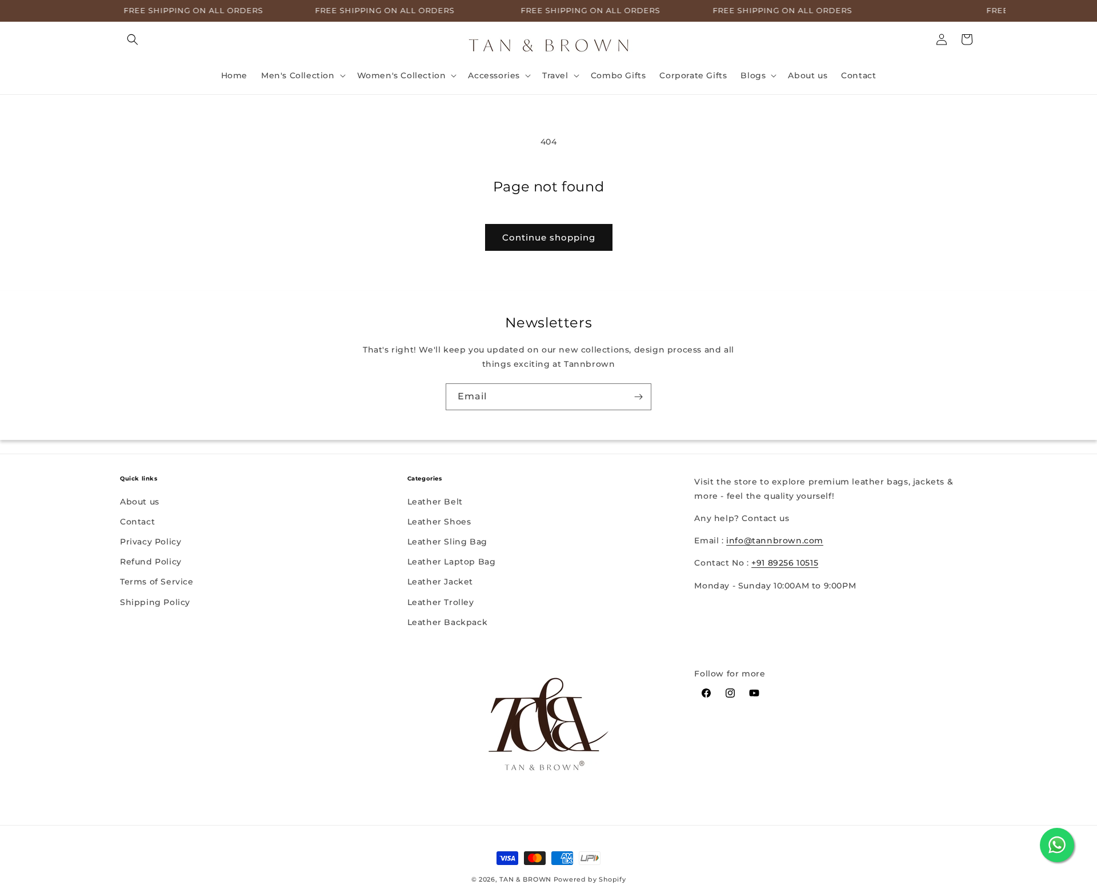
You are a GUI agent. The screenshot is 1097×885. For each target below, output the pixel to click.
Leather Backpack (447, 622)
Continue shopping (548, 237)
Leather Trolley (440, 602)
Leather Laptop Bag (451, 561)
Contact (137, 521)
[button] (132, 39)
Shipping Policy (155, 602)
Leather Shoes (439, 521)
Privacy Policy (150, 541)
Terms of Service (157, 581)
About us (139, 501)
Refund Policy (151, 561)
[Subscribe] (638, 396)
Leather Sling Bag (447, 541)
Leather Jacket (440, 581)
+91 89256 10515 (784, 563)
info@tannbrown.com (774, 540)
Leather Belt (435, 501)
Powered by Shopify (590, 879)
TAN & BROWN (525, 879)
